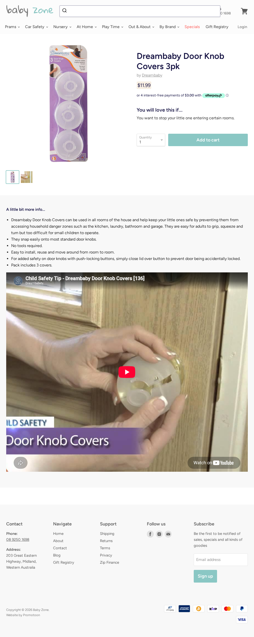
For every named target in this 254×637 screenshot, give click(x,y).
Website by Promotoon (23, 615)
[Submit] (65, 11)
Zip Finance (109, 562)
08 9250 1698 (17, 539)
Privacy (106, 555)
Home (58, 533)
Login (242, 27)
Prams (11, 26)
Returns (106, 541)
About (58, 541)
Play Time (111, 26)
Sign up (205, 576)
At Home (85, 26)
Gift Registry (217, 26)
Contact (60, 548)
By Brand (168, 26)
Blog (57, 555)
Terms (105, 548)
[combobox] (140, 11)
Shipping (107, 533)
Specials (192, 26)
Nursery (61, 26)
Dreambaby (152, 75)
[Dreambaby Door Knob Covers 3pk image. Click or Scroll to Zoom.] (68, 103)
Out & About (140, 26)
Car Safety (35, 26)
